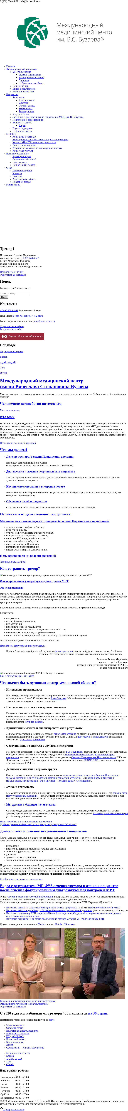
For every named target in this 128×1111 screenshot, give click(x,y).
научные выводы (34, 721)
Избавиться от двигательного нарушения (35, 514)
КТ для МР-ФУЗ (15, 1036)
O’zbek (3, 373)
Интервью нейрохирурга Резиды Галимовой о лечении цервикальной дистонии (49, 910)
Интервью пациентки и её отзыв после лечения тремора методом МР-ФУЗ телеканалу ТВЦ (55, 919)
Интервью (12, 913)
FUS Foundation (74, 751)
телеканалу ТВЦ (27, 913)
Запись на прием (15, 1025)
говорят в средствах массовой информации (30, 896)
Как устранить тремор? (20, 568)
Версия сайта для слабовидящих (25, 336)
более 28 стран (58, 698)
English (3, 356)
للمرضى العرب (8, 362)
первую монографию (65, 734)
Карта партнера (14, 1042)
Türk (2, 367)
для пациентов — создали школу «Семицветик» (65, 780)
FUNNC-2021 (91, 760)
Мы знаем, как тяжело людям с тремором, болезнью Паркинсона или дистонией (54, 521)
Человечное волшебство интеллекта (31, 404)
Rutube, (59, 924)
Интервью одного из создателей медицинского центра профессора (41, 907)
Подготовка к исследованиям (22, 1030)
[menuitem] (67, 66)
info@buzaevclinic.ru (44, 321)
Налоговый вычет (15, 1039)
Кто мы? (7, 417)
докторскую (84, 736)
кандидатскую (100, 736)
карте (51, 1019)
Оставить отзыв (14, 1028)
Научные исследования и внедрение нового (35, 486)
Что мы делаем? (13, 450)
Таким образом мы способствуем (110, 813)
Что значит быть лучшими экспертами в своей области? (48, 683)
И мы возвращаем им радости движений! (28, 555)
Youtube (42, 924)
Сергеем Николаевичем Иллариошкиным (93, 757)
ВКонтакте (69, 924)
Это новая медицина (11, 587)
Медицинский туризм (11, 351)
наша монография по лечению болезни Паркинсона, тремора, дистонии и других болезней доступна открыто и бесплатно (62, 776)
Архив (9, 1044)
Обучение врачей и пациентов (26, 501)
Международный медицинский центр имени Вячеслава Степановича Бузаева (44, 383)
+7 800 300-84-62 (9, 310)
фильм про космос (64, 651)
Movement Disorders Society (79, 754)
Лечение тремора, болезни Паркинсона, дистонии (40, 456)
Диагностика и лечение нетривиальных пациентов (40, 471)
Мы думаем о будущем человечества (31, 804)
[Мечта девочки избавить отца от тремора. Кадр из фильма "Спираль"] (38, 824)
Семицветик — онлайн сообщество (25, 1047)
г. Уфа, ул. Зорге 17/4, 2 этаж (27, 315)
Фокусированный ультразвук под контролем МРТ (34, 581)
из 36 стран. (98, 1013)
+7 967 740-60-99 (30, 258)
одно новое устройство (32, 739)
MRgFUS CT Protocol (17, 1033)
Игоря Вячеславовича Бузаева (104, 907)
